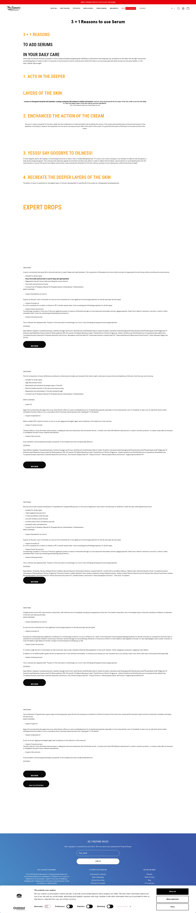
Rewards (149, 874)
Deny (173, 907)
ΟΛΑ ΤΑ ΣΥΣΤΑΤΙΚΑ (36, 785)
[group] (98, 2)
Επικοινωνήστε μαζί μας (98, 874)
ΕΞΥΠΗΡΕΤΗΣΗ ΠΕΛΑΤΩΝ (98, 870)
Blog (149, 880)
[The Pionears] (13, 8)
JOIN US (98, 861)
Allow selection (172, 899)
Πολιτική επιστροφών (98, 883)
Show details (123, 906)
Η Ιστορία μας (149, 883)
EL (172, 8)
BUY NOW (34, 346)
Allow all (172, 891)
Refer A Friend (149, 877)
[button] (76, 8)
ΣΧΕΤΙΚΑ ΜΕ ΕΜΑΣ (149, 870)
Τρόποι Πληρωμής (98, 877)
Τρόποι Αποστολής (98, 880)
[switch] (69, 906)
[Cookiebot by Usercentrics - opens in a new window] (19, 908)
